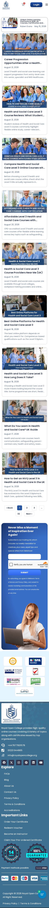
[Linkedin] (33, 762)
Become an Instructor (16, 833)
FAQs (7, 773)
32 (19, 513)
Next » (29, 513)
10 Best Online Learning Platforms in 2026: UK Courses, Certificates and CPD (31, 22)
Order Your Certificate (16, 821)
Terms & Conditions (14, 804)
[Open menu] (47, 4)
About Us (9, 785)
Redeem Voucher (13, 827)
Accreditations (12, 810)
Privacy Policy (11, 798)
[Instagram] (19, 762)
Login (36, 4)
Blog (6, 779)
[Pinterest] (26, 762)
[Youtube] (41, 762)
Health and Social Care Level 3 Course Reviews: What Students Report (24, 115)
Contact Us (10, 792)
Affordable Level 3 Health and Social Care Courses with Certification (22, 220)
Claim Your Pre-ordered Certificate (23, 840)
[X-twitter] (11, 762)
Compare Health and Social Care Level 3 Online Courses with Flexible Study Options (24, 167)
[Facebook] (4, 762)
